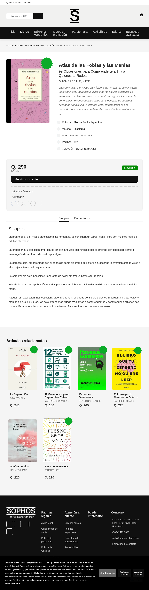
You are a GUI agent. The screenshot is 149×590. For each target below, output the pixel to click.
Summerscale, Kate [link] (74, 81)
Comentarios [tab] (82, 218)
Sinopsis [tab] (64, 218)
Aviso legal (47, 523)
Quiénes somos (13, 2)
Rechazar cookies (124, 573)
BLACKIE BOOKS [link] (86, 148)
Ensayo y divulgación (27, 45)
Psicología (47, 45)
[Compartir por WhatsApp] (26, 203)
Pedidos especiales (70, 531)
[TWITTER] (17, 524)
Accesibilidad (72, 547)
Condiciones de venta (49, 531)
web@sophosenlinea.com (125, 538)
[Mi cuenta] (142, 16)
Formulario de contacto (124, 544)
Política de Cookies (46, 549)
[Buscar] (38, 16)
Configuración (107, 573)
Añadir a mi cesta (26, 179)
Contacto (27, 2)
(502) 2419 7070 (120, 532)
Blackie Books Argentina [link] (87, 122)
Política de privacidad (46, 540)
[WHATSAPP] (33, 524)
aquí (18, 583)
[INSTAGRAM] (25, 524)
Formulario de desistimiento (72, 540)
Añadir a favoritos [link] (22, 191)
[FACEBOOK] (9, 524)
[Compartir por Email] (33, 203)
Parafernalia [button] (80, 31)
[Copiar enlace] (39, 203)
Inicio (9, 45)
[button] (140, 16)
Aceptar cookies (138, 573)
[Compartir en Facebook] (13, 203)
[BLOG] (9, 531)
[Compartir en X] (20, 203)
